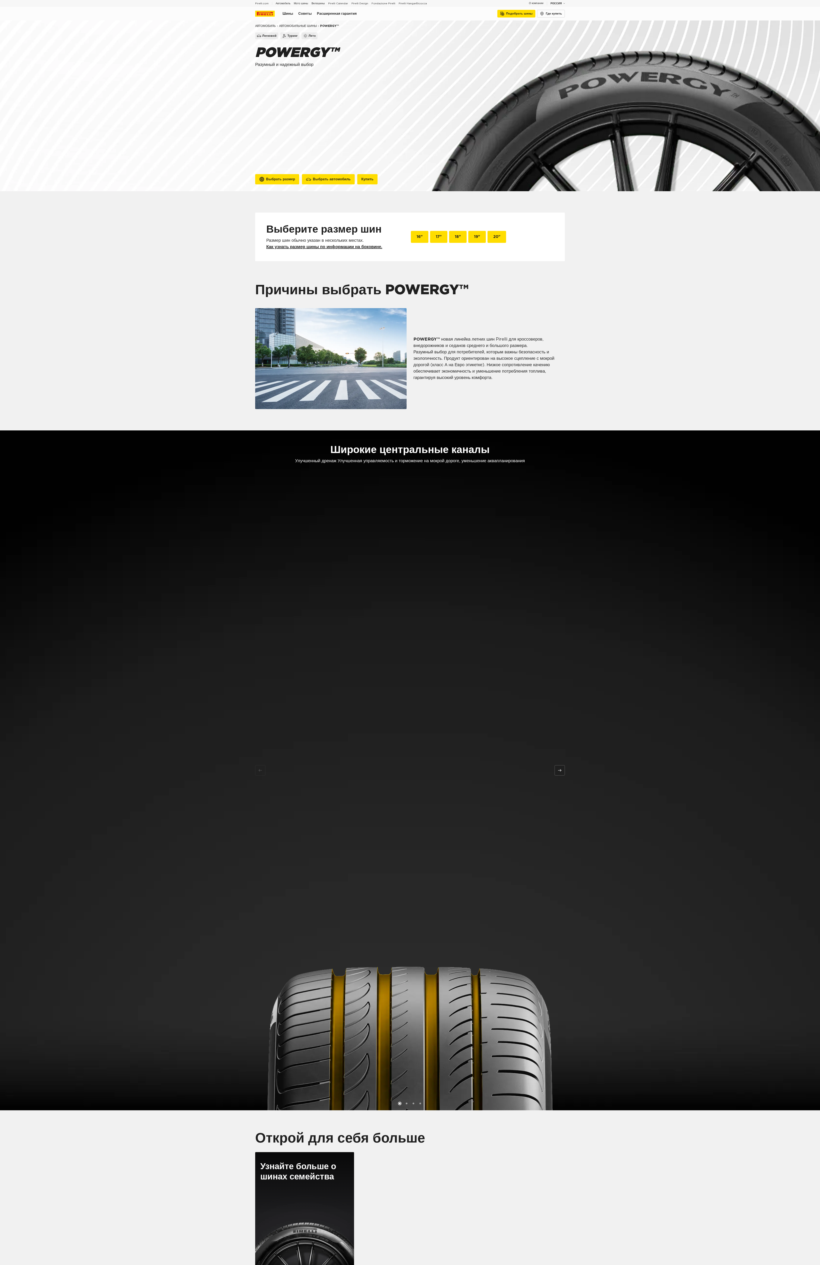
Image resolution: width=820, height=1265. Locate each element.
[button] (399, 1103)
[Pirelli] (269, 14)
